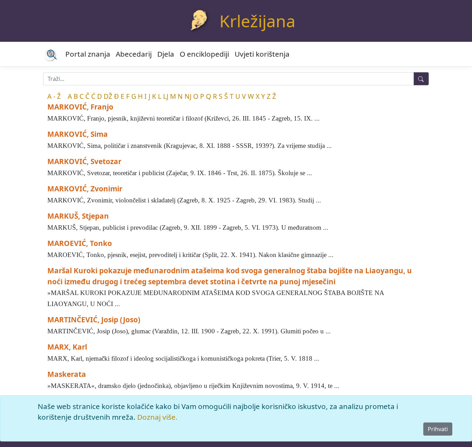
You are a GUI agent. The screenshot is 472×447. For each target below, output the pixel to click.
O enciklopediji (204, 54)
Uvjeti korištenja (262, 54)
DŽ (108, 96)
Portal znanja (87, 54)
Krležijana (257, 21)
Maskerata (66, 374)
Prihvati (438, 429)
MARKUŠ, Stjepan (78, 216)
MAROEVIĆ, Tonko (79, 243)
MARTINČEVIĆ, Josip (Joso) (93, 319)
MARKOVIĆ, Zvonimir (84, 188)
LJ (165, 96)
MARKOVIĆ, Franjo (80, 107)
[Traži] (421, 78)
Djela (165, 54)
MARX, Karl (67, 347)
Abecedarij (134, 54)
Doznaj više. (157, 417)
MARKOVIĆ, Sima (77, 134)
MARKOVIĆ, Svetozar (84, 161)
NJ (188, 96)
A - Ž (54, 96)
